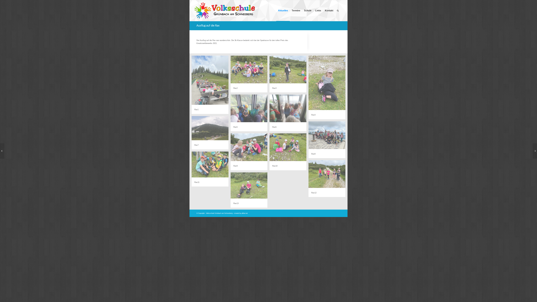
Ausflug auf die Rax (207, 25)
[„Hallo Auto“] (2, 151)
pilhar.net (245, 213)
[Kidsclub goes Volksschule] (535, 151)
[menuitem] (283, 10)
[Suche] (338, 10)
